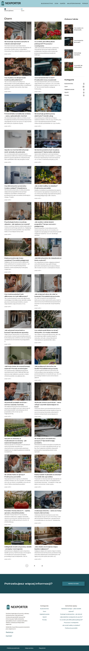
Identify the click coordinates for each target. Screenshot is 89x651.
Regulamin (42, 648)
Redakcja (9, 632)
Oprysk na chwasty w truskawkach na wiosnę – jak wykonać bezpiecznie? (15, 441)
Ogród (62, 3)
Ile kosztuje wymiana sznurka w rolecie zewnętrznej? (78, 54)
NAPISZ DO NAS (73, 583)
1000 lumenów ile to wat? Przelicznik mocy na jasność (79, 41)
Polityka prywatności (13, 648)
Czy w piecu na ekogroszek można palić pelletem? (78, 29)
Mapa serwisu (29, 648)
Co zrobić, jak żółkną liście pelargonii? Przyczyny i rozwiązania (45, 44)
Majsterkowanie (74, 3)
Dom (56, 3)
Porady (85, 3)
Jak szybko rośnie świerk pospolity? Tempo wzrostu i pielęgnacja (45, 224)
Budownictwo (47, 3)
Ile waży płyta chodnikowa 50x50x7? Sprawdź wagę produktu (45, 441)
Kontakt (9, 636)
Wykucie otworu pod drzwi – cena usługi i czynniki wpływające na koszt (48, 405)
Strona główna (8, 10)
